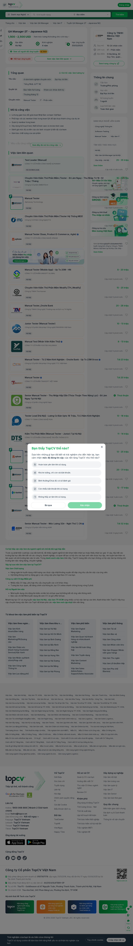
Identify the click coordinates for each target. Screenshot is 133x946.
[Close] (102, 447)
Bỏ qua (48, 505)
